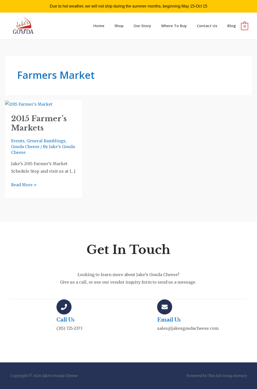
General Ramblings (46, 140)
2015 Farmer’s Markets (39, 123)
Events (18, 140)
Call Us (65, 320)
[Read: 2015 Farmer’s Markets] (28, 103)
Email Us (169, 320)
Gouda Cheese (25, 146)
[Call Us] (64, 306)
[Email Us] (164, 306)
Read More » (24, 184)
